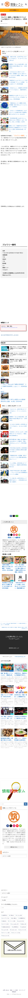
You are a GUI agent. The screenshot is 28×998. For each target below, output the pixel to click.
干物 (12, 915)
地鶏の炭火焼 (6, 926)
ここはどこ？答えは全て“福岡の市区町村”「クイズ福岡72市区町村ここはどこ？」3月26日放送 (14, 624)
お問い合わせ (6, 990)
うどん (19, 915)
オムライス (23, 929)
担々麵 (14, 918)
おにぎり (21, 921)
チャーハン (6, 932)
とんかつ (5, 929)
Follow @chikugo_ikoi (20, 656)
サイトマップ (22, 990)
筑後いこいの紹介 (14, 990)
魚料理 (5, 915)
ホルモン (13, 929)
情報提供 (14, 991)
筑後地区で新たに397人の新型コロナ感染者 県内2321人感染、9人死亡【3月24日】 (14, 628)
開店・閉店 (3, 14)
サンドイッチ (16, 932)
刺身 (4, 921)
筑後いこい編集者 (14, 537)
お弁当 (24, 926)
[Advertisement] (14, 226)
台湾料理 (15, 926)
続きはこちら (14, 847)
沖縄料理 (22, 918)
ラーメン (12, 921)
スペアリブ (6, 918)
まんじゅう (6, 935)
